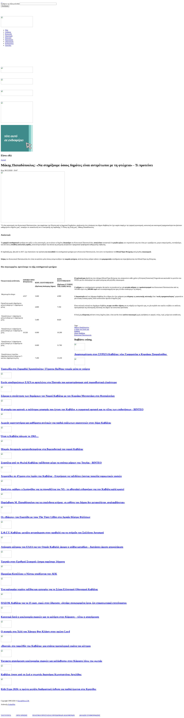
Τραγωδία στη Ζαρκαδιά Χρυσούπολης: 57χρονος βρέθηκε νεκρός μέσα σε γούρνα (45, 369)
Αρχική (3, 160)
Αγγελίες (8, 45)
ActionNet (11, 704)
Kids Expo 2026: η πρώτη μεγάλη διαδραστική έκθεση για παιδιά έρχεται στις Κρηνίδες (48, 689)
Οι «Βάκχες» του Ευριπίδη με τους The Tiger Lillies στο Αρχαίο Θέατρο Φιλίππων (45, 517)
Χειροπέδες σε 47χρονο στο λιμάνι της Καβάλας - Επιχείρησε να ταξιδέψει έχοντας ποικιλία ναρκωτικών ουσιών (61, 476)
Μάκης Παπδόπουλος (81, 327)
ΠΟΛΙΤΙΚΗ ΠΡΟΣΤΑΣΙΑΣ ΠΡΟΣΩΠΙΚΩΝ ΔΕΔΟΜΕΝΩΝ (53, 715)
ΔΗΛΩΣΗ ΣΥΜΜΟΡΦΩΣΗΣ (89, 715)
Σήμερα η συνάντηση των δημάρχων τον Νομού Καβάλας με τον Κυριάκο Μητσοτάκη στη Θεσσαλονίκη (58, 395)
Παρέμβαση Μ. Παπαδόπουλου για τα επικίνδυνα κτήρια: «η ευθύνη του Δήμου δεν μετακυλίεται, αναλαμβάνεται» (63, 502)
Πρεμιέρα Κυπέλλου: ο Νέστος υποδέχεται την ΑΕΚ (29, 573)
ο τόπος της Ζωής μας (81, 329)
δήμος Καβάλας (79, 333)
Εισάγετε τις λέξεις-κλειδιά (10, 4)
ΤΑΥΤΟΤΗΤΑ (6, 715)
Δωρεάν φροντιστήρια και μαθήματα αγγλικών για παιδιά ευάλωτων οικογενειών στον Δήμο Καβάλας (56, 422)
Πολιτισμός (9, 40)
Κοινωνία (8, 34)
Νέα (6, 30)
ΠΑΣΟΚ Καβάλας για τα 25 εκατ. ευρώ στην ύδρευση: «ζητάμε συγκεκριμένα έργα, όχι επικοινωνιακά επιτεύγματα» (64, 603)
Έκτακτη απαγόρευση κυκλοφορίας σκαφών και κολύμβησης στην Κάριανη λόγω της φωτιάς (51, 661)
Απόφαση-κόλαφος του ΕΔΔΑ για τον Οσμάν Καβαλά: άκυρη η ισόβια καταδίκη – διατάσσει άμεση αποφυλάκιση (62, 547)
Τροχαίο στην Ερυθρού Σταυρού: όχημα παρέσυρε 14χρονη (33, 561)
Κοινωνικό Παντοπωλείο (82, 335)
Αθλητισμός (9, 42)
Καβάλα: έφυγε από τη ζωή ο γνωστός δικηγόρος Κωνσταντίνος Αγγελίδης (41, 674)
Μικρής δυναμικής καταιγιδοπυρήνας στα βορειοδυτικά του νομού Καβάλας (42, 449)
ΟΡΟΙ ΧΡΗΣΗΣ (21, 715)
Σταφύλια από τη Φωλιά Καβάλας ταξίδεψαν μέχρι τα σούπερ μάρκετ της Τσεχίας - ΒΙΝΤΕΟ (51, 462)
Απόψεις (8, 32)
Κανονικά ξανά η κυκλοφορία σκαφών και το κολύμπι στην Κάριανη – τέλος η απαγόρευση (50, 616)
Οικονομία (8, 36)
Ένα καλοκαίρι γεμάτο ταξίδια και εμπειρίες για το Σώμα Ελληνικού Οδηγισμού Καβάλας (49, 589)
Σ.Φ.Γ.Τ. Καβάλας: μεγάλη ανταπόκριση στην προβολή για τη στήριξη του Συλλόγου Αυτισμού (52, 532)
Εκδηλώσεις (9, 43)
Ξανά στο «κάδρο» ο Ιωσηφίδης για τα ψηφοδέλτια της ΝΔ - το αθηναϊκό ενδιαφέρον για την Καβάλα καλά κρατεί (62, 489)
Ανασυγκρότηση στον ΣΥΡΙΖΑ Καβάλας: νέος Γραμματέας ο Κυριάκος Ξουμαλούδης (120, 354)
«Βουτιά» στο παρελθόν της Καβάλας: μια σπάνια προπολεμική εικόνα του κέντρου (46, 646)
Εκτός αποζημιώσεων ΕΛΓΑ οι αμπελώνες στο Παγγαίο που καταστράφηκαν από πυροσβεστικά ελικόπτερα (59, 382)
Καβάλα (77, 331)
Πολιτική (8, 38)
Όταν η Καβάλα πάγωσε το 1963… (20, 436)
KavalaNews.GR (23, 701)
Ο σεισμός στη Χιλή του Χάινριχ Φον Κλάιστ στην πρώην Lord (35, 631)
